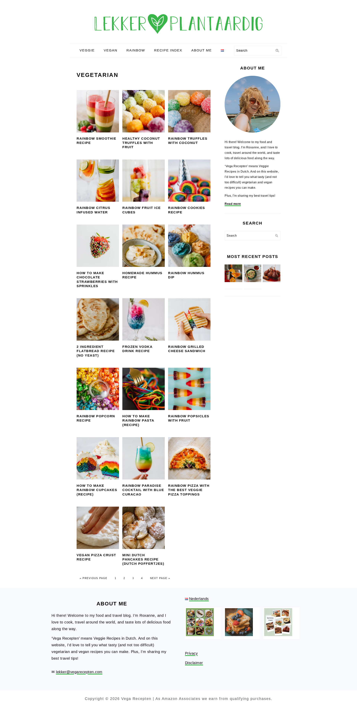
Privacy (191, 653)
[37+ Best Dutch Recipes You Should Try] (278, 635)
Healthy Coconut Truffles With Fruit (141, 143)
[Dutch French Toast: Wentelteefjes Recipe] (239, 635)
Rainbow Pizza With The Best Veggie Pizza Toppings (188, 490)
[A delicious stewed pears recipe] (271, 281)
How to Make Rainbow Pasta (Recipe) (138, 420)
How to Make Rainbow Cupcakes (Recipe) (97, 490)
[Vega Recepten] (178, 40)
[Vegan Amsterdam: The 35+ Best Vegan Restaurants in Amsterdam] (200, 635)
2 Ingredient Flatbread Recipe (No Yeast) (96, 351)
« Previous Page (93, 578)
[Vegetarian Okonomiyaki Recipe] (252, 281)
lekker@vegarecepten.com (79, 672)
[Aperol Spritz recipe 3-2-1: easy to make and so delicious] (233, 281)
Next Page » (160, 578)
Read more (233, 203)
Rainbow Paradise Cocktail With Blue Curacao (143, 490)
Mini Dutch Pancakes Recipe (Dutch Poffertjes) (143, 559)
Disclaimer (194, 663)
